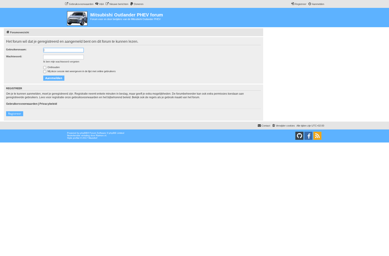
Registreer (14, 114)
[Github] (299, 136)
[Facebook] (308, 136)
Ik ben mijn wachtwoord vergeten (61, 61)
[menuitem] (79, 4)
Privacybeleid (48, 103)
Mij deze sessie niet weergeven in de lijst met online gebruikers (81, 71)
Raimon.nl (101, 135)
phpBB (83, 133)
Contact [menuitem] (266, 125)
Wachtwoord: (14, 56)
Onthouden (53, 67)
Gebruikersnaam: (16, 49)
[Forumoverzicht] (77, 17)
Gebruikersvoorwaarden (21, 103)
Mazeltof (92, 138)
